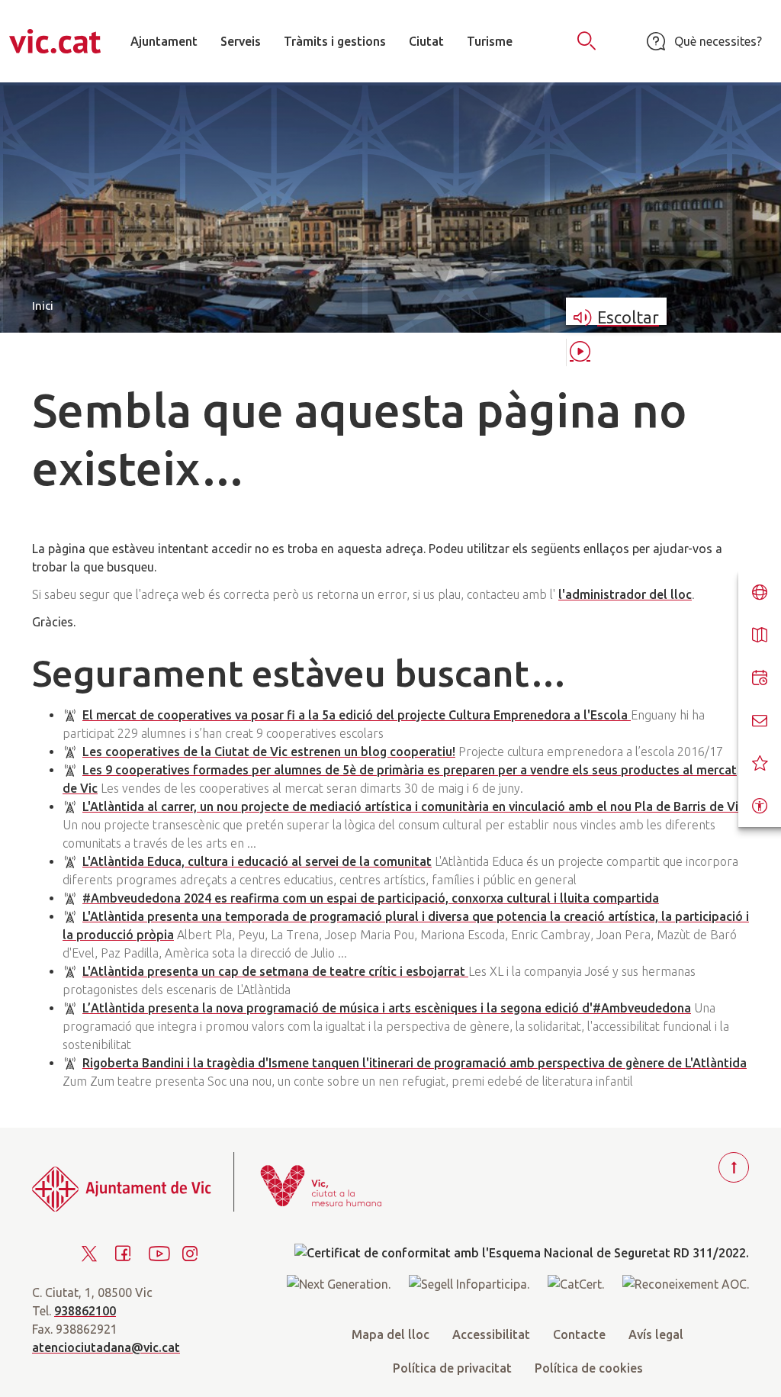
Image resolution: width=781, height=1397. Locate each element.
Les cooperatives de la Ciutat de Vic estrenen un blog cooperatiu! (268, 751)
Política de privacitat (452, 1368)
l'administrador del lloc (625, 594)
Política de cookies (589, 1368)
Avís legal (655, 1334)
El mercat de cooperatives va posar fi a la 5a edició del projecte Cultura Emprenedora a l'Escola (356, 715)
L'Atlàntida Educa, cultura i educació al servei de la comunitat (257, 861)
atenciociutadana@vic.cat (106, 1347)
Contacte (579, 1334)
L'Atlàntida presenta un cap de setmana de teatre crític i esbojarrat (275, 971)
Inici (42, 305)
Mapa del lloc (390, 1334)
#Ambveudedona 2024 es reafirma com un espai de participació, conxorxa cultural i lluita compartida (370, 898)
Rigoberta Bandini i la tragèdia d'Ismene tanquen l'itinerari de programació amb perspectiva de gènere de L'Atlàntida (414, 1063)
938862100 (85, 1311)
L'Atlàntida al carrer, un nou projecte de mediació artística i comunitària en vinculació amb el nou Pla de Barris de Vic (413, 806)
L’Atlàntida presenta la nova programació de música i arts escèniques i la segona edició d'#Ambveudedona (386, 1008)
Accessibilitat (491, 1334)
